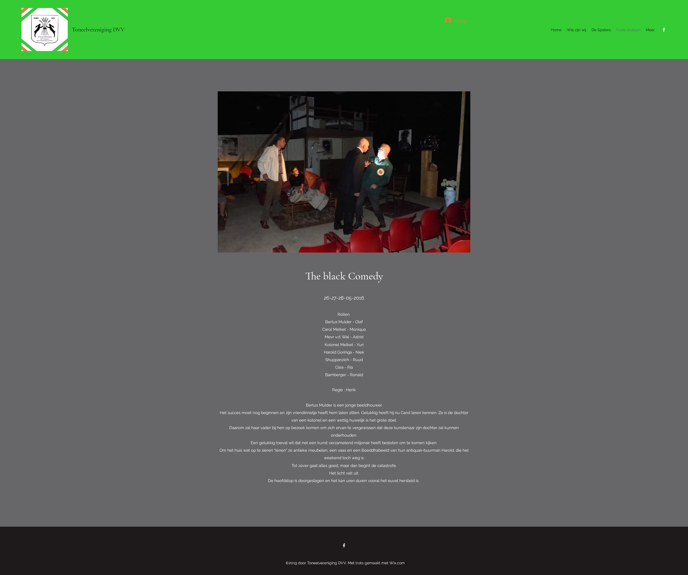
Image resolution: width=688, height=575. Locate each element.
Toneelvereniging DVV (98, 29)
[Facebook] (663, 30)
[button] (344, 172)
